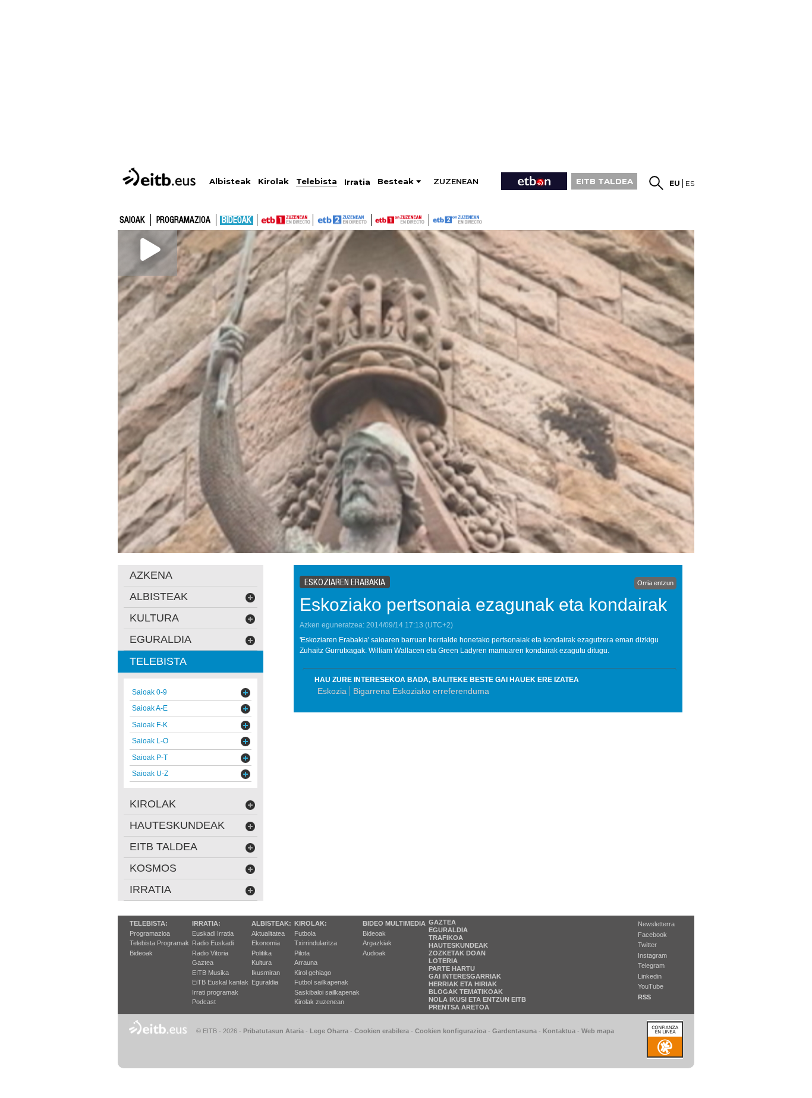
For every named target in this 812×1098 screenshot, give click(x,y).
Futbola (305, 933)
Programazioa (183, 220)
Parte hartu (452, 968)
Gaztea (202, 962)
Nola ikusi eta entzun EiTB (477, 999)
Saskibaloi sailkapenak (327, 992)
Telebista (158, 661)
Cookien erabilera (381, 1030)
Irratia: (206, 923)
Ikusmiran (265, 972)
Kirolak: (310, 923)
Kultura (261, 962)
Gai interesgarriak (465, 976)
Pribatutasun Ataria (273, 1030)
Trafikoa (446, 937)
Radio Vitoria (210, 953)
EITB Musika (210, 972)
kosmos (153, 868)
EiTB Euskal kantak (220, 982)
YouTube (650, 986)
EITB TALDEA (604, 181)
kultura (154, 618)
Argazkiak (377, 942)
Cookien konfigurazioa (450, 1030)
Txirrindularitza (315, 942)
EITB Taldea (163, 847)
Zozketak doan (457, 953)
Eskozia (332, 691)
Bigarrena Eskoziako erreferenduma (421, 691)
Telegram (651, 965)
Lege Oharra (329, 1030)
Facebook (652, 934)
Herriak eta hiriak (463, 983)
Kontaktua (559, 1030)
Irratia (150, 889)
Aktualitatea (268, 933)
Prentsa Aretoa (459, 1007)
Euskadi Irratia (213, 933)
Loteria (443, 960)
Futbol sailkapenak (321, 982)
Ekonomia (265, 942)
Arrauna (305, 962)
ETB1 (285, 220)
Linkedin (650, 976)
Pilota (302, 953)
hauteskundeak (177, 825)
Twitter (647, 944)
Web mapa (597, 1030)
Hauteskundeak (458, 945)
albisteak (159, 596)
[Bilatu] (656, 183)
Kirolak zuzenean (319, 1001)
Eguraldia (264, 982)
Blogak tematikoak (466, 991)
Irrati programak (215, 992)
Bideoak (236, 220)
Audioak (374, 953)
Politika (261, 953)
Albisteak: (271, 923)
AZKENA (151, 575)
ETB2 (342, 220)
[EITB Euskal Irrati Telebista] (160, 177)
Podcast (204, 1001)
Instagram (652, 955)
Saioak (132, 220)
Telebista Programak (159, 942)
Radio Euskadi (213, 942)
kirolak (153, 804)
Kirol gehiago (312, 972)
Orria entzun (655, 582)
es (689, 183)
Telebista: (149, 923)
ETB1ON (377, 218)
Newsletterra (656, 923)
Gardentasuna (514, 1030)
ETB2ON (434, 218)
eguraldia (160, 639)
